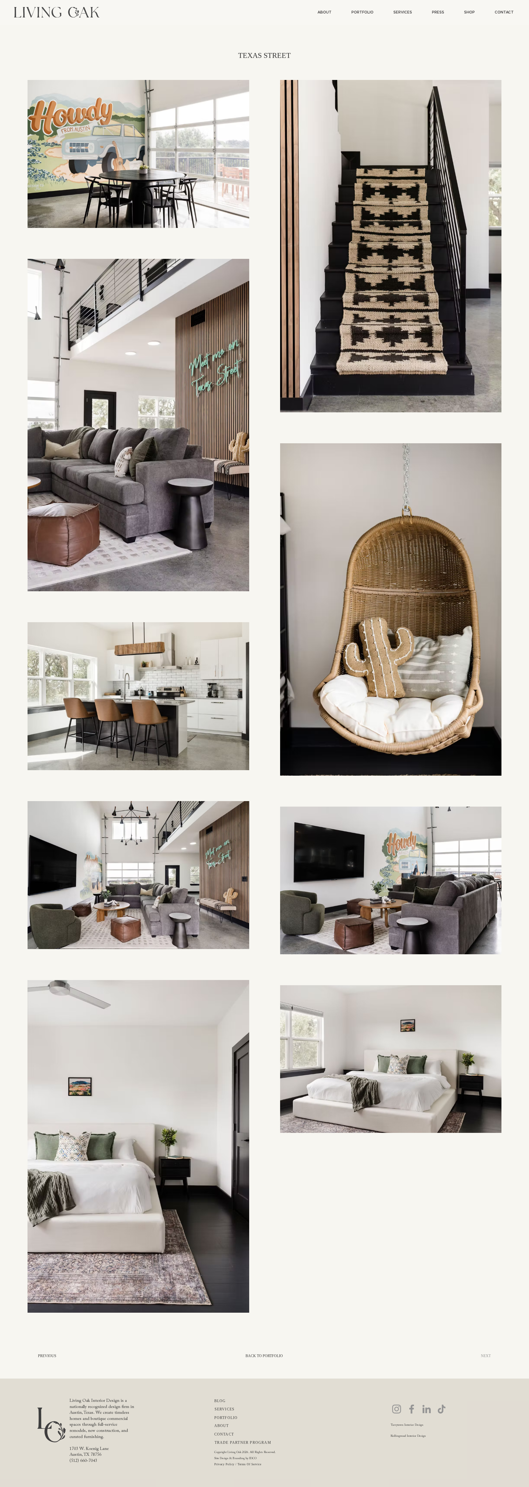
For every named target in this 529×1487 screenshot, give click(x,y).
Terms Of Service (249, 1464)
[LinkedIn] (427, 1409)
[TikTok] (442, 1409)
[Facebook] (412, 1409)
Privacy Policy (224, 1464)
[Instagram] (397, 1409)
